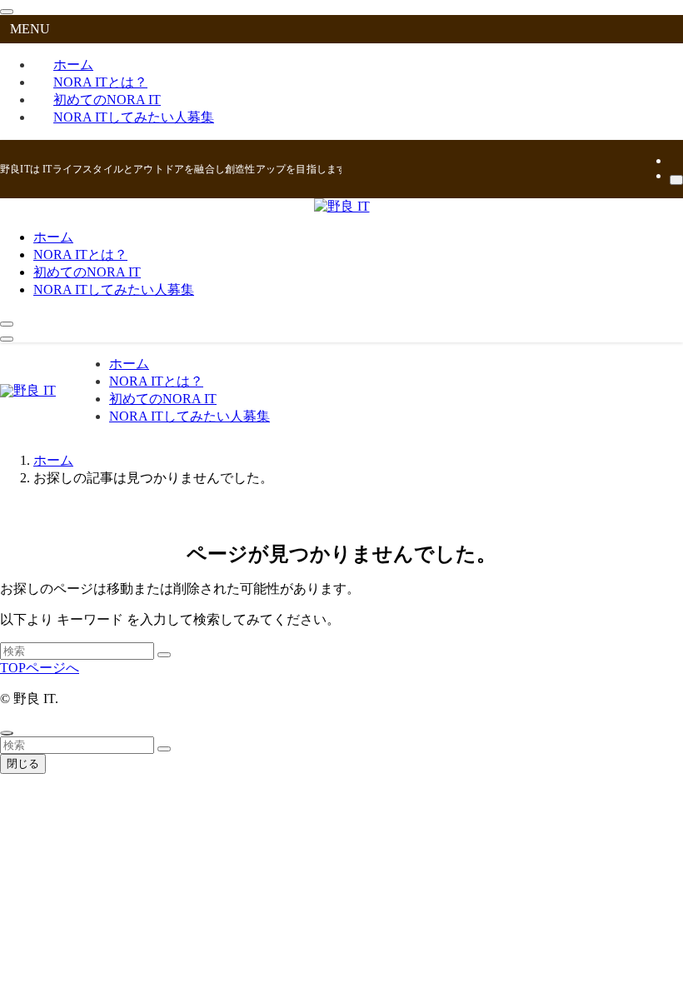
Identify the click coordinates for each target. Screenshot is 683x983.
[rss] (675, 160)
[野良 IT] (342, 206)
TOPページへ (39, 668)
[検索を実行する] (164, 654)
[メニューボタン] (6, 339)
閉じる (23, 763)
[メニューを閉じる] (6, 11)
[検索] (676, 180)
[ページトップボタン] (6, 733)
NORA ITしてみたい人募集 (133, 117)
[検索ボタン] (6, 324)
